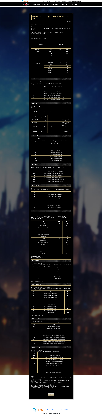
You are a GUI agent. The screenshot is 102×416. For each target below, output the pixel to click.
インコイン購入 (45, 1)
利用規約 (53, 410)
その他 (74, 4)
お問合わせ (48, 410)
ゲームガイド (55, 4)
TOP (29, 12)
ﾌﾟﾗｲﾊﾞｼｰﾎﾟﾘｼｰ (59, 410)
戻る (51, 395)
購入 (64, 4)
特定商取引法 (66, 410)
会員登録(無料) (64, 1)
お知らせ (59, 1)
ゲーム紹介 (46, 4)
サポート (50, 1)
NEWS (36, 4)
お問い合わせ (55, 1)
